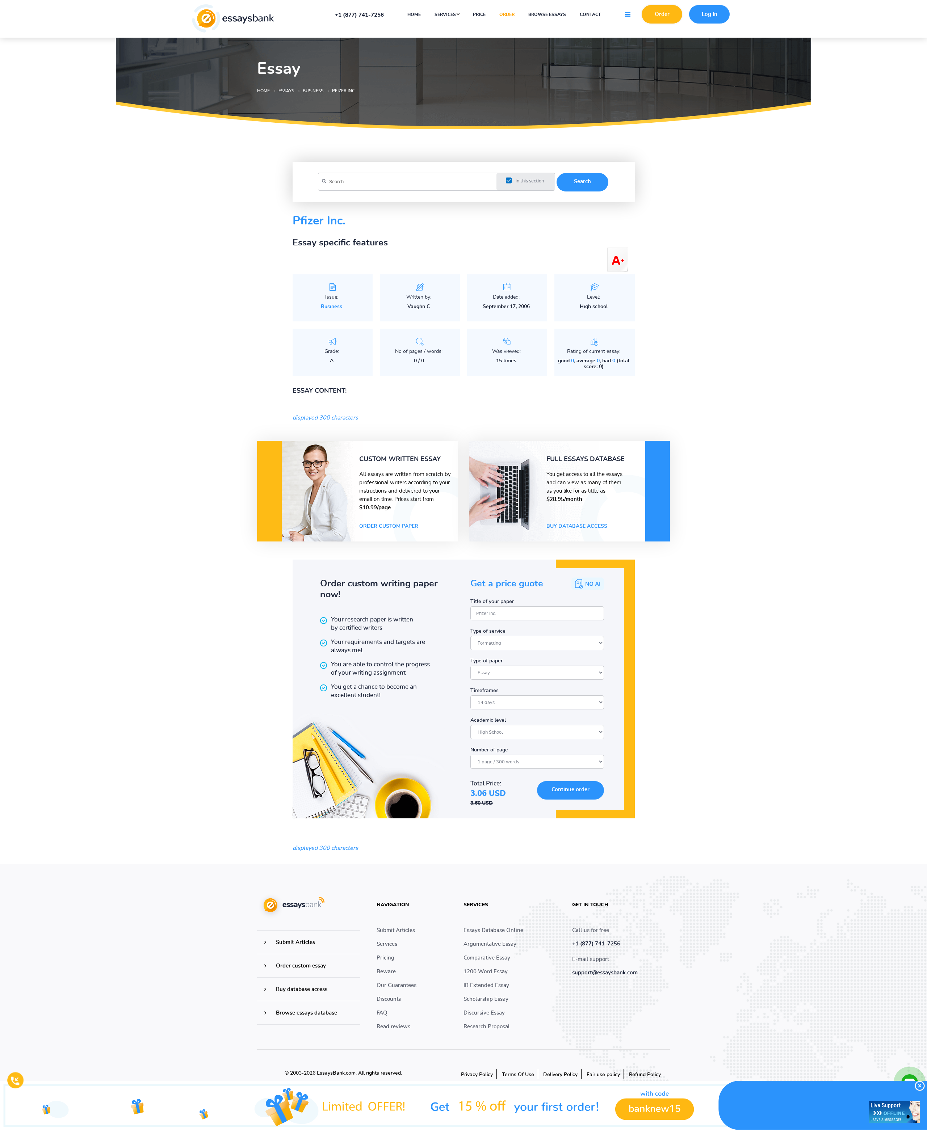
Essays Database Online (493, 930)
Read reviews (393, 1026)
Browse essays (547, 14)
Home (414, 14)
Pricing (385, 958)
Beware (386, 971)
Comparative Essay (487, 958)
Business (331, 306)
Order (507, 14)
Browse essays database (306, 1013)
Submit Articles (295, 942)
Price (479, 14)
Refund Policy (645, 1074)
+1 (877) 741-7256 (359, 15)
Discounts (389, 999)
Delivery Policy (560, 1074)
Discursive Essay (484, 1013)
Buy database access (576, 526)
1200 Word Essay (486, 971)
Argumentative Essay (490, 944)
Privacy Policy (477, 1074)
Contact (590, 14)
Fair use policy (603, 1074)
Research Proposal (487, 1026)
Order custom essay (301, 966)
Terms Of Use (518, 1074)
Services (446, 14)
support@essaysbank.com (605, 972)
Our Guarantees (396, 985)
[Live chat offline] (894, 1112)
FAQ (382, 1013)
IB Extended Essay (486, 985)
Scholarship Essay (486, 999)
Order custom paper (388, 526)
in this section (530, 181)
